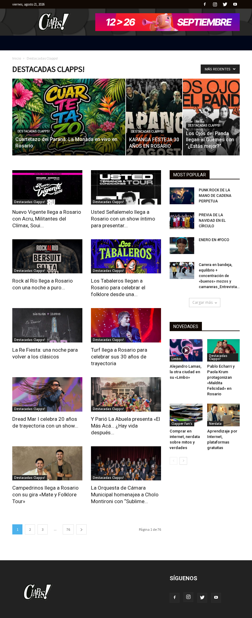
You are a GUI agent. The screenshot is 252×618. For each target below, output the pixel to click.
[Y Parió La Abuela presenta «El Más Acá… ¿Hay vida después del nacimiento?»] (126, 394)
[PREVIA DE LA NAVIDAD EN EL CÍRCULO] (182, 220)
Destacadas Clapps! (34, 131)
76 (68, 529)
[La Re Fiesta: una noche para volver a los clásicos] (47, 325)
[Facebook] (204, 4)
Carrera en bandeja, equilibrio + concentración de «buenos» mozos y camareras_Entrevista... (219, 276)
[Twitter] (225, 4)
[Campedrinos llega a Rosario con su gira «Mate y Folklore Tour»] (47, 463)
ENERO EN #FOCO (214, 240)
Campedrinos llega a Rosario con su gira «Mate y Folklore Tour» (45, 494)
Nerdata (215, 423)
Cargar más (202, 302)
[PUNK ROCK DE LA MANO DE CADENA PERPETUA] (182, 195)
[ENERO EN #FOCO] (182, 245)
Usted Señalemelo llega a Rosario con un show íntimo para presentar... (123, 219)
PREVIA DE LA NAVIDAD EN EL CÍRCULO (212, 220)
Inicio (16, 58)
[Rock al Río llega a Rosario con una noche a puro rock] (47, 256)
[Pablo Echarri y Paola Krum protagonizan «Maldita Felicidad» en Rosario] (223, 350)
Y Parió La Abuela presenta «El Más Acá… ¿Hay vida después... (125, 426)
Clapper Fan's (181, 423)
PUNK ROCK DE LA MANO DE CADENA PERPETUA (215, 195)
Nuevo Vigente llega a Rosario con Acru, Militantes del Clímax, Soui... (46, 219)
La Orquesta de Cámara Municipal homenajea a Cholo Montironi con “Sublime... (125, 494)
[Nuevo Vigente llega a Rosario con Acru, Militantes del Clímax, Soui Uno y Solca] (47, 187)
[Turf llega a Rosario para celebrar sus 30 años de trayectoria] (126, 325)
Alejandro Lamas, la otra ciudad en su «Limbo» (185, 372)
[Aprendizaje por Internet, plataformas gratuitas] (223, 415)
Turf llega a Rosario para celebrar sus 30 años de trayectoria (119, 356)
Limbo (176, 359)
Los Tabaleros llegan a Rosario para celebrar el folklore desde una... (118, 287)
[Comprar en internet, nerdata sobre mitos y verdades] (186, 415)
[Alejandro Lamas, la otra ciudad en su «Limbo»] (186, 350)
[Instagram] (214, 4)
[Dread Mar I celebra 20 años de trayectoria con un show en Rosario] (47, 394)
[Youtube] (235, 4)
